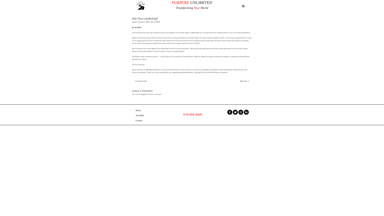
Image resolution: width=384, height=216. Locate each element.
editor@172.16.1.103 (153, 70)
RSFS (148, 22)
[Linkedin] (246, 112)
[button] (243, 6)
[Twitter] (235, 112)
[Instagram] (240, 112)
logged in (144, 94)
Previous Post (141, 81)
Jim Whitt (140, 115)
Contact (139, 120)
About (138, 110)
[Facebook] (229, 112)
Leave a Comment (138, 22)
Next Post (244, 81)
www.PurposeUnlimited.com (183, 72)
